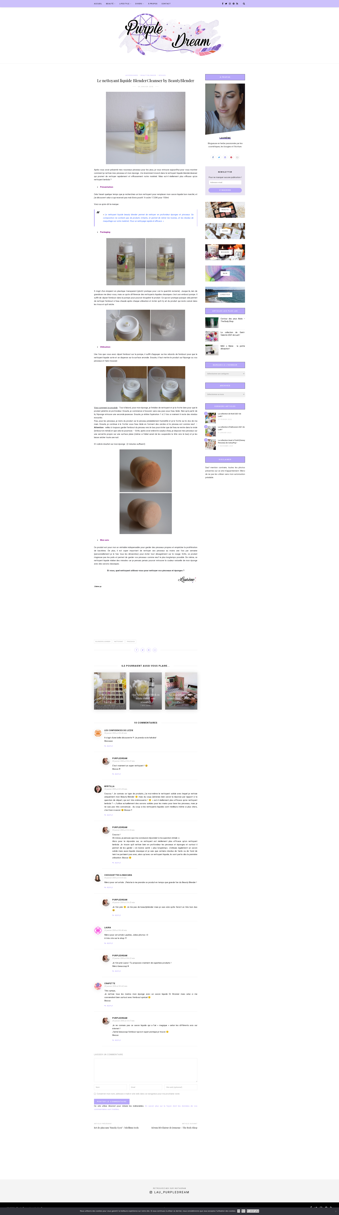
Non (243, 1211)
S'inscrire (225, 190)
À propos (153, 4)
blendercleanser (102, 641)
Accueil (98, 4)
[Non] (335, 1211)
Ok (238, 1211)
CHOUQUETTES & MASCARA (118, 875)
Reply (110, 746)
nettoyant (118, 641)
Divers (138, 4)
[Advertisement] (145, 615)
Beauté (110, 4)
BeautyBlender (148, 75)
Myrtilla (109, 786)
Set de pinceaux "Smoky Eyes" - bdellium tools (116, 1127)
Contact (166, 4)
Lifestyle (124, 4)
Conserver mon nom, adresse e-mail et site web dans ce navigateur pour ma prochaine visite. (138, 1094)
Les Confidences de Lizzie (118, 730)
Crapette (109, 983)
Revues (162, 75)
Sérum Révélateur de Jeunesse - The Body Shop (174, 1127)
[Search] (244, 3)
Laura (107, 928)
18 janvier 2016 (145, 87)
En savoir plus (253, 1211)
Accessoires (132, 75)
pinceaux (131, 641)
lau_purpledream (171, 1192)
